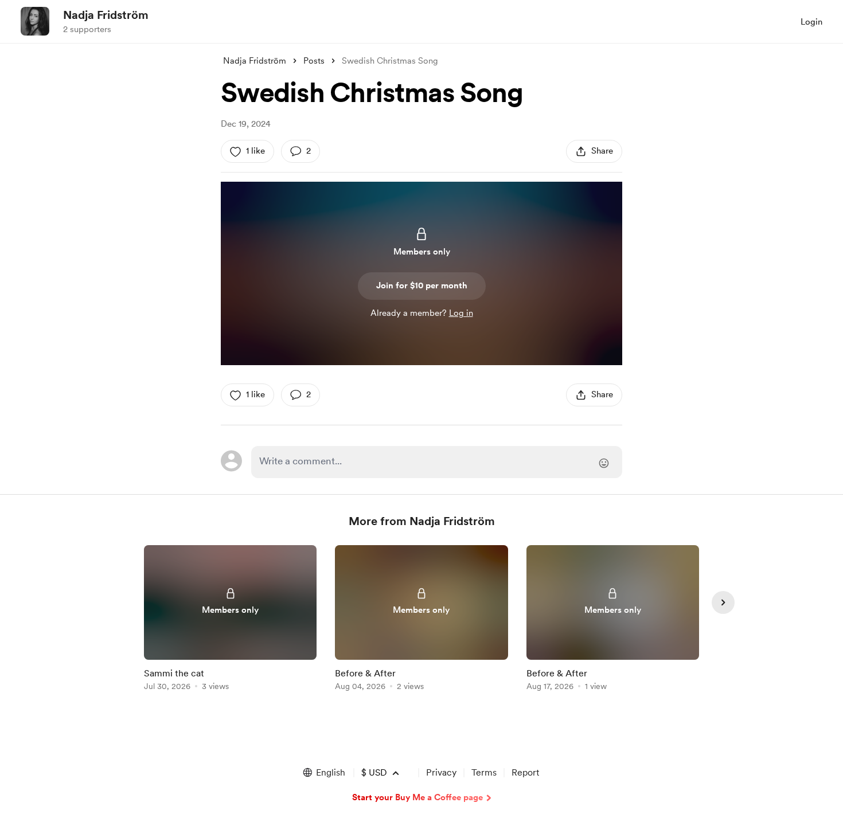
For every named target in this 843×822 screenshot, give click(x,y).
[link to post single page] (230, 620)
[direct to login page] (436, 462)
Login (811, 22)
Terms (484, 772)
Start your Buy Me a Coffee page (417, 797)
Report (525, 772)
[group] (230, 620)
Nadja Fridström (106, 15)
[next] (723, 602)
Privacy (441, 772)
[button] (323, 773)
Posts (314, 61)
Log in (461, 313)
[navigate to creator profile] (35, 21)
